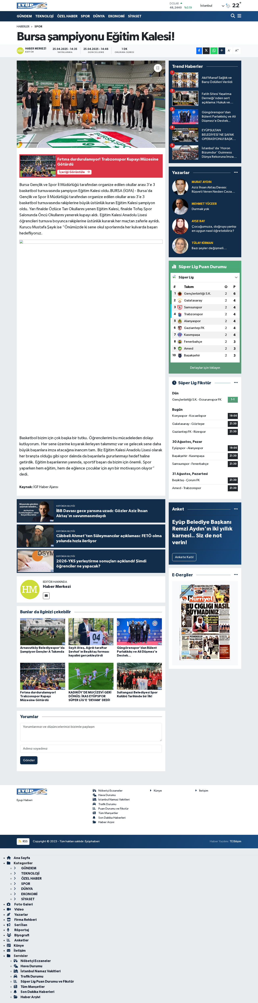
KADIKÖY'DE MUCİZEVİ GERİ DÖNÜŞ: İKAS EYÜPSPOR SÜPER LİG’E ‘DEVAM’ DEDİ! (90, 696)
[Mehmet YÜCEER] (180, 206)
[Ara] (233, 16)
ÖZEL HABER (67, 16)
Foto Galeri (23, 904)
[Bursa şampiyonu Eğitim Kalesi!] (91, 104)
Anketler (21, 940)
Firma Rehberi (25, 919)
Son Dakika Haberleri (112, 817)
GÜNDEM (24, 16)
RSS (25, 841)
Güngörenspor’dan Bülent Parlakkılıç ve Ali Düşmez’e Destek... (137, 651)
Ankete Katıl (184, 557)
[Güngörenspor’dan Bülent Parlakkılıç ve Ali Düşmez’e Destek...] (139, 631)
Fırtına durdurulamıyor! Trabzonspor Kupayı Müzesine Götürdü (38, 696)
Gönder (29, 760)
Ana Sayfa (22, 858)
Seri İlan (20, 925)
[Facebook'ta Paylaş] (199, 50)
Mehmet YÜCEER (204, 203)
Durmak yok (200, 209)
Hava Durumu (107, 795)
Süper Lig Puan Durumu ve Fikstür (47, 981)
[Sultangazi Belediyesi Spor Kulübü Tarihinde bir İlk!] (139, 676)
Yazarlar (21, 914)
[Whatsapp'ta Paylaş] (213, 50)
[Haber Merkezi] (30, 589)
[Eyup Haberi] (32, 5)
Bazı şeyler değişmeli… (209, 248)
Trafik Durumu (107, 804)
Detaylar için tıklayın (205, 368)
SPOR (85, 16)
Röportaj (21, 930)
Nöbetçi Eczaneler (110, 790)
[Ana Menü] (238, 16)
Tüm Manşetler (108, 813)
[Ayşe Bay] (180, 226)
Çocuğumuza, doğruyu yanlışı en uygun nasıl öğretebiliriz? (214, 229)
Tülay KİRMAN (202, 243)
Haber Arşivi (106, 822)
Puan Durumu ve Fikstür (113, 808)
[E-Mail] (46, 595)
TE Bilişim (235, 841)
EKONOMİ (116, 16)
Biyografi (21, 935)
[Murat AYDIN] (180, 187)
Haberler (23, 26)
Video (19, 909)
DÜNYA (99, 16)
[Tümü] (236, 172)
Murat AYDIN (201, 182)
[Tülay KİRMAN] (180, 245)
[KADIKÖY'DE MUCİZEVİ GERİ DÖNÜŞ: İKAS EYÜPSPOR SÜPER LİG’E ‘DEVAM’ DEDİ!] (91, 676)
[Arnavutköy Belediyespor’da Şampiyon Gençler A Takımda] (42, 631)
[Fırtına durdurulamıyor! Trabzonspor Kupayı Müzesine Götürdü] (42, 676)
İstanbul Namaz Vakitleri (114, 799)
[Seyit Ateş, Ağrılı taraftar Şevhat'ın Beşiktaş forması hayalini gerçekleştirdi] (91, 631)
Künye (158, 790)
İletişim (203, 790)
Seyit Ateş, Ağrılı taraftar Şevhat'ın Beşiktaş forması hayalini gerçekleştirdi (89, 651)
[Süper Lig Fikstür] (236, 383)
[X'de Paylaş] (206, 50)
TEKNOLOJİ (44, 16)
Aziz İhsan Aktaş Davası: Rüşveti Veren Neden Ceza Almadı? (212, 190)
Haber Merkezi (57, 587)
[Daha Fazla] (221, 50)
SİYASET (134, 16)
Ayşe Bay (198, 221)
